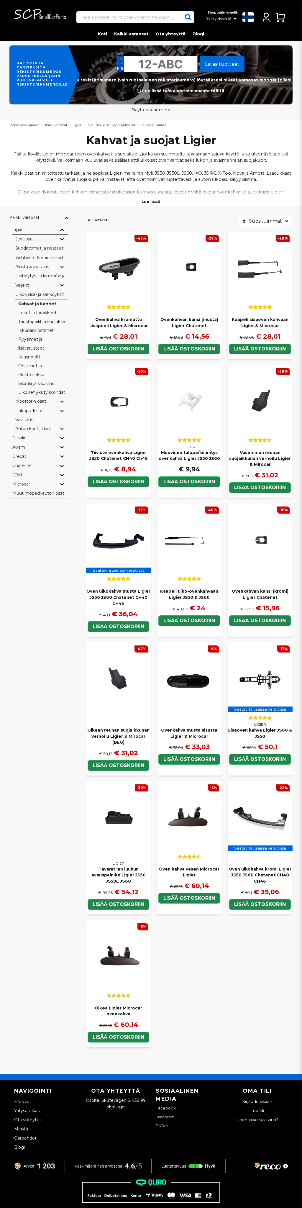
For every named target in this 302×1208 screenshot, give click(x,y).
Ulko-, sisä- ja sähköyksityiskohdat (110, 125)
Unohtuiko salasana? (257, 1119)
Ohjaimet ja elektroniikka (31, 370)
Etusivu (21, 1101)
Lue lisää (151, 201)
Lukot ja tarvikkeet (37, 312)
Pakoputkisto (29, 410)
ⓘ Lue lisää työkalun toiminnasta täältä (180, 90)
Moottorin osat (30, 401)
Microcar (21, 484)
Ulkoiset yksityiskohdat (41, 392)
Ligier (77, 125)
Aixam (18, 447)
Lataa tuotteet (222, 64)
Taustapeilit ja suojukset (42, 321)
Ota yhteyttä (171, 34)
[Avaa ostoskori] (280, 17)
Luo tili (257, 1110)
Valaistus (24, 419)
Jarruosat (24, 239)
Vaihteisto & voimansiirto (39, 257)
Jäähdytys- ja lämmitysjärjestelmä (39, 275)
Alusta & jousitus (32, 266)
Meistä (21, 1129)
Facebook (166, 1108)
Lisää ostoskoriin (118, 349)
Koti (102, 34)
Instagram (165, 1116)
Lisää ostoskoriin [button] (118, 626)
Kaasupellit (29, 357)
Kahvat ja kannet (37, 303)
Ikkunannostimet (36, 330)
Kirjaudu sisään (257, 1101)
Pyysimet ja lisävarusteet (31, 344)
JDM (17, 475)
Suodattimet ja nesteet (39, 248)
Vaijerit (22, 285)
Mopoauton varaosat (24, 125)
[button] (188, 17)
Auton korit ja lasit (33, 428)
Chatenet (22, 465)
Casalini (19, 437)
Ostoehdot (25, 1138)
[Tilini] (266, 17)
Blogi (198, 34)
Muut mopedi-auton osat (38, 493)
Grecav (19, 456)
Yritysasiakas (27, 1110)
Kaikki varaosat (131, 34)
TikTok (162, 1125)
